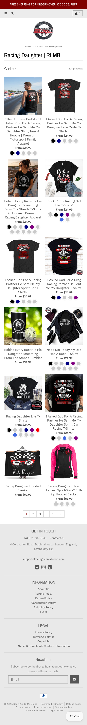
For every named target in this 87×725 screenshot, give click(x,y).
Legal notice (56, 710)
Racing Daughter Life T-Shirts (23, 418)
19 (53, 514)
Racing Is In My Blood (25, 703)
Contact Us (57, 538)
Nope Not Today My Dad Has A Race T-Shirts (64, 352)
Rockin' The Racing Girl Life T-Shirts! (64, 203)
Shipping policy (63, 707)
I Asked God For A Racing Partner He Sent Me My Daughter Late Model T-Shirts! (64, 125)
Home (28, 46)
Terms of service (43, 707)
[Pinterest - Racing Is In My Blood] (50, 567)
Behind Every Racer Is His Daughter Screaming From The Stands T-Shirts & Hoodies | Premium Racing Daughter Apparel (23, 209)
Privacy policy (23, 707)
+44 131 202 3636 (34, 538)
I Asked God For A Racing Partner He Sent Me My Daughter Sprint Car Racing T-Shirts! (64, 422)
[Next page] (61, 514)
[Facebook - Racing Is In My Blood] (37, 567)
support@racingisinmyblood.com (43, 559)
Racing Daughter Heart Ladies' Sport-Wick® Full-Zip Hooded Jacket (64, 490)
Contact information (35, 710)
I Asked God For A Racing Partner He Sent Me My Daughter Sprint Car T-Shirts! (23, 286)
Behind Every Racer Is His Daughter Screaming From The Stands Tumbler (23, 354)
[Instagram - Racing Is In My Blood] (43, 567)
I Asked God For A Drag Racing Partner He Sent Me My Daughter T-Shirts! (64, 284)
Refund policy (73, 703)
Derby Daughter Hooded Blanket (23, 488)
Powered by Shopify (52, 703)
